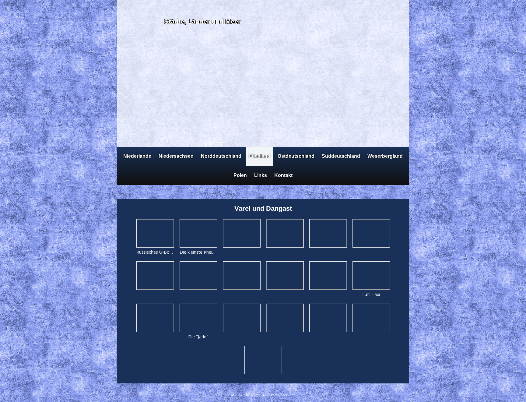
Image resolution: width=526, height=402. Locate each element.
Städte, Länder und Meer (202, 21)
